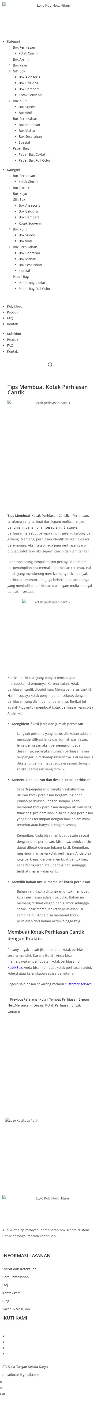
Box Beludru (28, 83)
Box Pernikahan (25, 118)
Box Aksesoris (29, 77)
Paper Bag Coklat (32, 154)
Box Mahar (27, 130)
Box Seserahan (30, 136)
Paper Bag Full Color (34, 160)
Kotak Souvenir (30, 95)
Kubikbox (14, 306)
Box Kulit (20, 101)
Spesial (24, 142)
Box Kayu (20, 65)
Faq (5, 1285)
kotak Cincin (28, 53)
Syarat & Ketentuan (50, 1168)
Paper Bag (21, 148)
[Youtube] (8, 1354)
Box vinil (25, 112)
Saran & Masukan (16, 1309)
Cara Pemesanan (15, 1277)
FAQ (10, 318)
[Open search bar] (50, 365)
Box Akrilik (21, 59)
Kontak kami (12, 1293)
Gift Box (19, 71)
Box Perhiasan (24, 47)
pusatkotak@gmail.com (20, 1374)
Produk (12, 312)
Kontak (12, 324)
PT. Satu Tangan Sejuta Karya (25, 1366)
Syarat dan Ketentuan (19, 1269)
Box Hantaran (29, 124)
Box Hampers (29, 89)
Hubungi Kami (50, 1163)
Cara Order (50, 1157)
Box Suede (27, 106)
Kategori (13, 41)
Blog (50, 1152)
